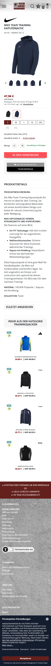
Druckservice (8, 573)
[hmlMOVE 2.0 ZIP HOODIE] (25, 383)
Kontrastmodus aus (24, 549)
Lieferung (6, 525)
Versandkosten (28, 104)
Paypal (5, 612)
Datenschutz (8, 518)
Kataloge (6, 570)
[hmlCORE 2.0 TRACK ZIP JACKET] (25, 420)
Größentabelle (29, 138)
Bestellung (7, 522)
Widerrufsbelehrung (11, 538)
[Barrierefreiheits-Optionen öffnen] (5, 549)
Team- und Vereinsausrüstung (15, 567)
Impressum (7, 593)
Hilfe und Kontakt (10, 512)
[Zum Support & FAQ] (38, 5)
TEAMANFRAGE (25, 169)
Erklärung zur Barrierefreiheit (15, 535)
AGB (4, 515)
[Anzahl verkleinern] (14, 146)
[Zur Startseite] (19, 6)
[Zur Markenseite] (11, 20)
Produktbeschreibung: (17, 192)
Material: (9, 287)
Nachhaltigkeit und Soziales (14, 596)
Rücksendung (8, 531)
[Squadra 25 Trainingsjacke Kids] (25, 347)
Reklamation (8, 528)
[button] (4, 6)
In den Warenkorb (25, 155)
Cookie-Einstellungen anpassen (16, 541)
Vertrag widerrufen (10, 509)
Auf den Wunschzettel (27, 165)
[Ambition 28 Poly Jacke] (25, 456)
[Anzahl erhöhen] (22, 146)
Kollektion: (10, 296)
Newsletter (7, 589)
